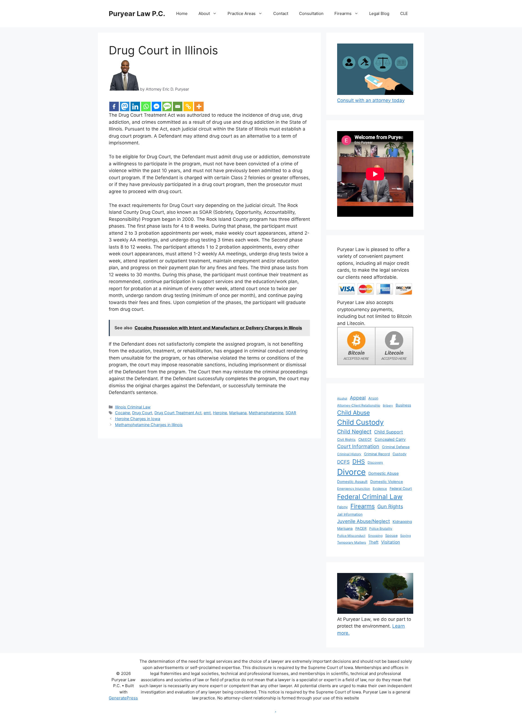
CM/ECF (365, 440)
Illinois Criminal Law (133, 407)
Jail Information (349, 514)
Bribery (388, 405)
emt (207, 412)
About (204, 13)
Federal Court (401, 488)
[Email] (177, 106)
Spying (405, 536)
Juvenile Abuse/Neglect (363, 521)
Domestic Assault (352, 481)
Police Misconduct (351, 536)
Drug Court (142, 412)
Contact (280, 13)
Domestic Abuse (383, 473)
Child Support (388, 432)
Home (182, 13)
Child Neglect (354, 431)
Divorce (351, 472)
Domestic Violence (386, 481)
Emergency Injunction (353, 488)
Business (403, 405)
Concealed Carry (390, 439)
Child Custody (360, 422)
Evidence (380, 488)
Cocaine (122, 412)
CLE (404, 13)
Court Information (358, 446)
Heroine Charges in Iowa (137, 418)
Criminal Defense (395, 447)
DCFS (343, 462)
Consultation (311, 13)
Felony (342, 507)
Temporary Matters (351, 542)
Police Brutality (380, 528)
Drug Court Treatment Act (177, 412)
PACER (360, 528)
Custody (399, 454)
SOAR (290, 412)
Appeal (358, 398)
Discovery (375, 462)
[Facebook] (114, 106)
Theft (373, 542)
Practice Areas (242, 13)
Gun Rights (390, 506)
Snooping (375, 536)
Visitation (390, 542)
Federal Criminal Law (370, 497)
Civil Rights (346, 440)
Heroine (220, 412)
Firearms (343, 13)
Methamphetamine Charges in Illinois (149, 424)
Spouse (391, 536)
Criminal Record (377, 454)
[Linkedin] (135, 106)
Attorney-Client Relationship (358, 405)
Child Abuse (353, 412)
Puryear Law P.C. (137, 14)
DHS (358, 461)
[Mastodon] (124, 106)
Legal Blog (379, 13)
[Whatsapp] (146, 106)
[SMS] (167, 106)
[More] (199, 106)
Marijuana (238, 412)
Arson (373, 398)
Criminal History (349, 454)
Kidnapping (402, 521)
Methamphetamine (266, 412)
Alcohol (342, 398)
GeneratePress (123, 698)
